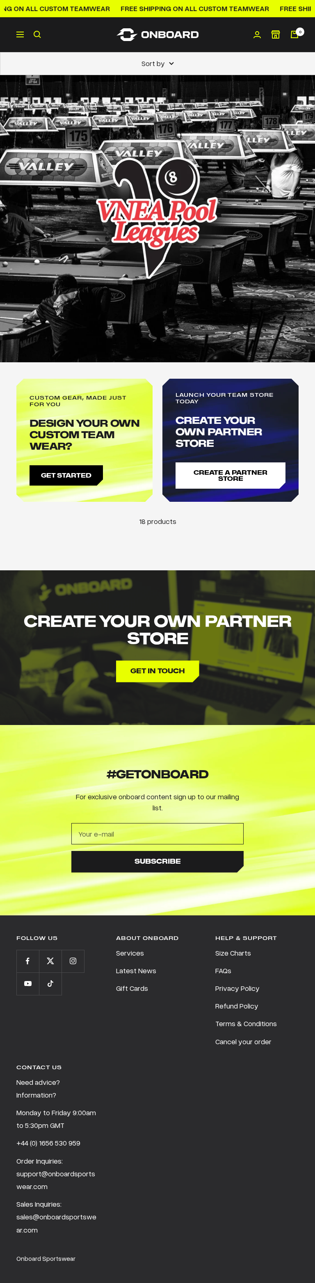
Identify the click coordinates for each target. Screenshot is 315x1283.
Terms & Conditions (246, 1023)
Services (130, 952)
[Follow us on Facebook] (27, 961)
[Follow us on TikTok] (50, 983)
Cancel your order (243, 1041)
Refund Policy (236, 1005)
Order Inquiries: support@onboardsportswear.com (55, 1173)
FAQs (223, 970)
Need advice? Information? (38, 1088)
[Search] (37, 34)
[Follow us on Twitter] (50, 961)
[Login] (257, 34)
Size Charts (233, 952)
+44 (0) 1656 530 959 (48, 1142)
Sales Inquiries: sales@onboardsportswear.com (56, 1216)
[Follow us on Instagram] (73, 961)
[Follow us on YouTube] (27, 983)
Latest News (136, 970)
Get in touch (157, 671)
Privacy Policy (237, 988)
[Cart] (294, 34)
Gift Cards (132, 988)
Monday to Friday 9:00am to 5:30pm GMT (56, 1119)
